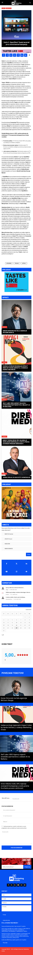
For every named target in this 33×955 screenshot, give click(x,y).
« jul (3, 635)
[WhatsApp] (10, 55)
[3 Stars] (22, 655)
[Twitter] (16, 564)
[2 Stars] (20, 655)
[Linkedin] (22, 55)
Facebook (15, 799)
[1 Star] (18, 655)
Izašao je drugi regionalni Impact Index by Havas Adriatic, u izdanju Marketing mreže (15, 367)
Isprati (4, 327)
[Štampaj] (25, 55)
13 (16, 622)
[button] (17, 534)
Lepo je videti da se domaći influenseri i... (15, 587)
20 (16, 625)
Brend (4, 473)
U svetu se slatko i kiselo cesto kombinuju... (16, 597)
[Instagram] (16, 572)
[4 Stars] (25, 655)
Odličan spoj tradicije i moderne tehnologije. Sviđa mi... (18, 592)
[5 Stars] (27, 655)
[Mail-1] (26, 572)
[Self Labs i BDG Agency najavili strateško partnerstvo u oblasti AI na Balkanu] (16, 387)
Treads (17, 263)
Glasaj (28, 554)
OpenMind (8, 263)
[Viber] (18, 55)
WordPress (5, 798)
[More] (29, 55)
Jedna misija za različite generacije (16, 477)
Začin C (24, 263)
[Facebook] (3, 55)
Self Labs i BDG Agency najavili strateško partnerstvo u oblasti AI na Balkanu (16, 404)
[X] (7, 55)
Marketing (8, 8)
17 (3, 625)
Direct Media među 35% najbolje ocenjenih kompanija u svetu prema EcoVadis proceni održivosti (16, 441)
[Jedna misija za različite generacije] (16, 461)
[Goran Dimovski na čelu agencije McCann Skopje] (16, 314)
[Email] (14, 55)
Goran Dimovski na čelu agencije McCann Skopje (15, 331)
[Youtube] (7, 572)
